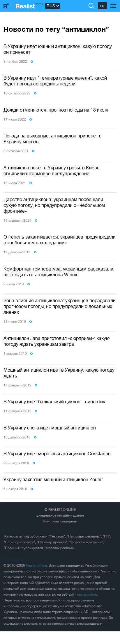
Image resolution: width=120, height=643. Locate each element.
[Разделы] (113, 3)
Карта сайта (13, 560)
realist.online (87, 594)
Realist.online (36, 565)
